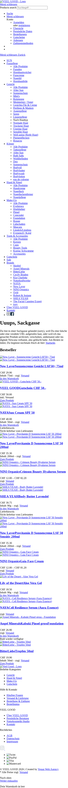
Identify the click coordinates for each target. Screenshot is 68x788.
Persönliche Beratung (18, 718)
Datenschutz (13, 738)
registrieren (24, 25)
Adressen (18, 40)
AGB (9, 735)
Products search (8, 7)
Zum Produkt (7, 400)
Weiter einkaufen (9, 780)
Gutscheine (19, 37)
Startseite (50, 342)
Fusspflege (12, 63)
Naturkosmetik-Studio (18, 721)
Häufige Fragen (15, 695)
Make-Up (12, 200)
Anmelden (18, 22)
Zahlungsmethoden (23, 43)
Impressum (12, 741)
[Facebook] (12, 314)
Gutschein (12, 256)
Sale (9, 259)
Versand (25, 375)
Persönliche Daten (22, 31)
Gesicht (11, 84)
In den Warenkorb (9, 378)
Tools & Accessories (17, 236)
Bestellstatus (13, 704)
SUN (9, 60)
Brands (10, 262)
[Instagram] (8, 314)
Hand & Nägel (14, 182)
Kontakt (11, 310)
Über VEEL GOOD (17, 307)
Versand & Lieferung (18, 698)
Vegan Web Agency (48, 769)
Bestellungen (20, 34)
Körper (10, 143)
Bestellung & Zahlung (18, 701)
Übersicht (18, 28)
